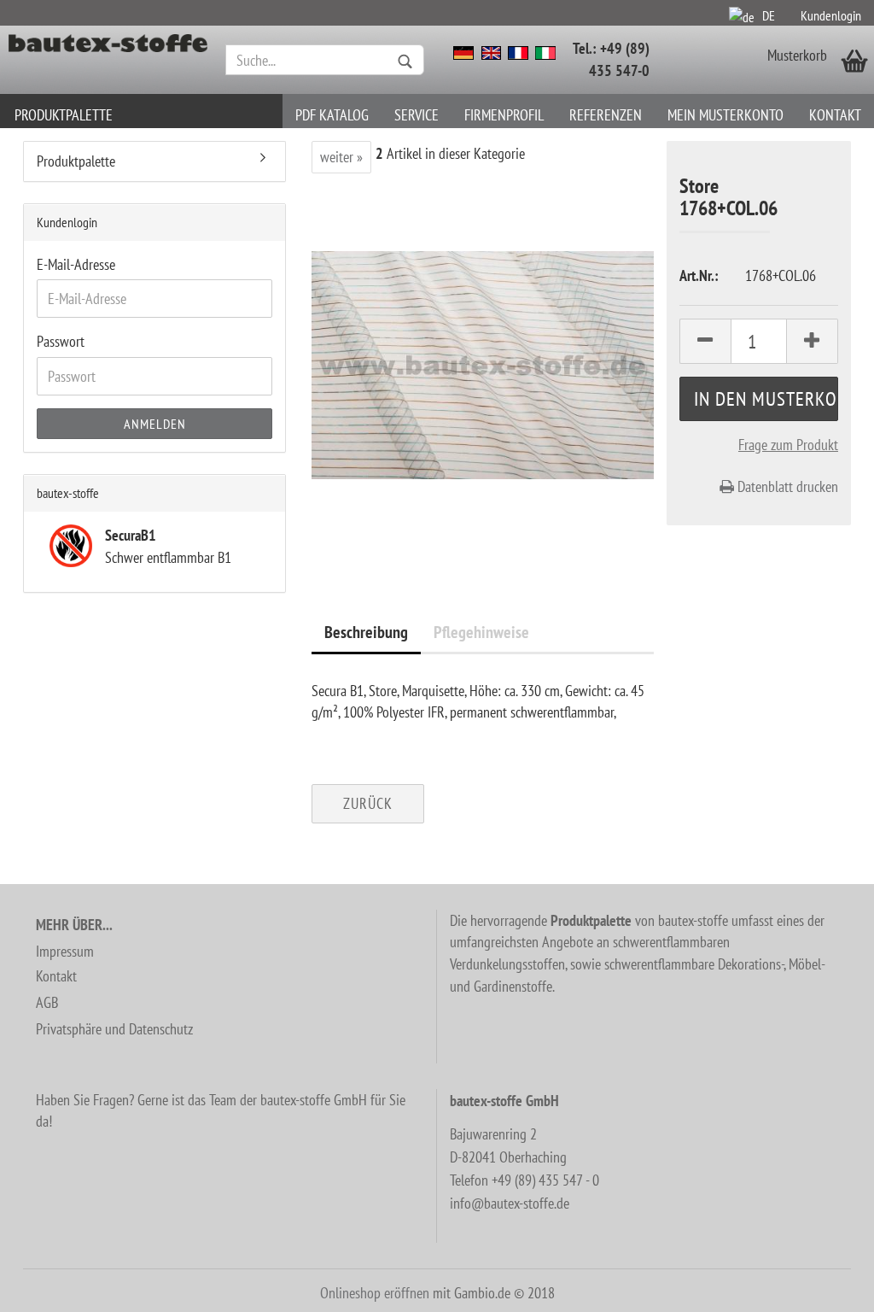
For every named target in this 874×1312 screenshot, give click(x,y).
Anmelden (155, 423)
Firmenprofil (504, 115)
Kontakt (835, 115)
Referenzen (605, 115)
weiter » (341, 157)
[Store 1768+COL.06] (483, 363)
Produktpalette (64, 115)
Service (416, 115)
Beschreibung (366, 632)
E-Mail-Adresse (76, 264)
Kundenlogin (831, 15)
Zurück (368, 803)
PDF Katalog (332, 115)
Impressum (65, 951)
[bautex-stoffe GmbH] (108, 59)
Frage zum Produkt (788, 444)
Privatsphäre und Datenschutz (114, 1029)
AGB (47, 1002)
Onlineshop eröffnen (374, 1293)
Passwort (60, 341)
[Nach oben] (827, 1286)
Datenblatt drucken (786, 486)
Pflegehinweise (481, 632)
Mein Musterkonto (725, 115)
